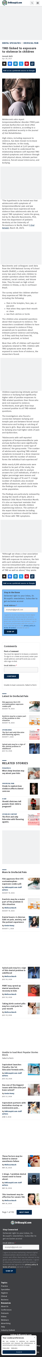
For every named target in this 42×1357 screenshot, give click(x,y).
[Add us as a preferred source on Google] (32, 64)
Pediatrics (6, 768)
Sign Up (10, 632)
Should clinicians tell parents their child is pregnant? (11, 804)
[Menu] (38, 3)
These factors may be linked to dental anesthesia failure (12, 1158)
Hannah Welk (7, 56)
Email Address (10, 605)
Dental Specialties (11, 43)
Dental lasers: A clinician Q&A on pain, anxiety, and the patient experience (14, 919)
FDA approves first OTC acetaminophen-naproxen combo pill (12, 704)
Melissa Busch (10, 908)
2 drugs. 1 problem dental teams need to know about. (14, 1176)
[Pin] (27, 64)
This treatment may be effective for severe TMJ (13, 1195)
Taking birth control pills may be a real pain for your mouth (13, 1006)
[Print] (4, 64)
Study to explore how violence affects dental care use (12, 788)
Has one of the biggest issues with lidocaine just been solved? (14, 1087)
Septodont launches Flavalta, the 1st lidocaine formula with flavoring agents (12, 1067)
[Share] (10, 64)
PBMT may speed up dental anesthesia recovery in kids (11, 988)
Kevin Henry (9, 926)
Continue (11, 676)
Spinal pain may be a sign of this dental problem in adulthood (13, 746)
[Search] (32, 3)
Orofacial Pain (30, 43)
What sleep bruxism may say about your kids (13, 772)
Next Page (24, 1212)
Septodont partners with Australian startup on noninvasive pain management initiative (14, 1105)
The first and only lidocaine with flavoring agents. (13, 733)
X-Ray (4, 799)
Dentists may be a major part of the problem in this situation (14, 718)
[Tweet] (21, 64)
